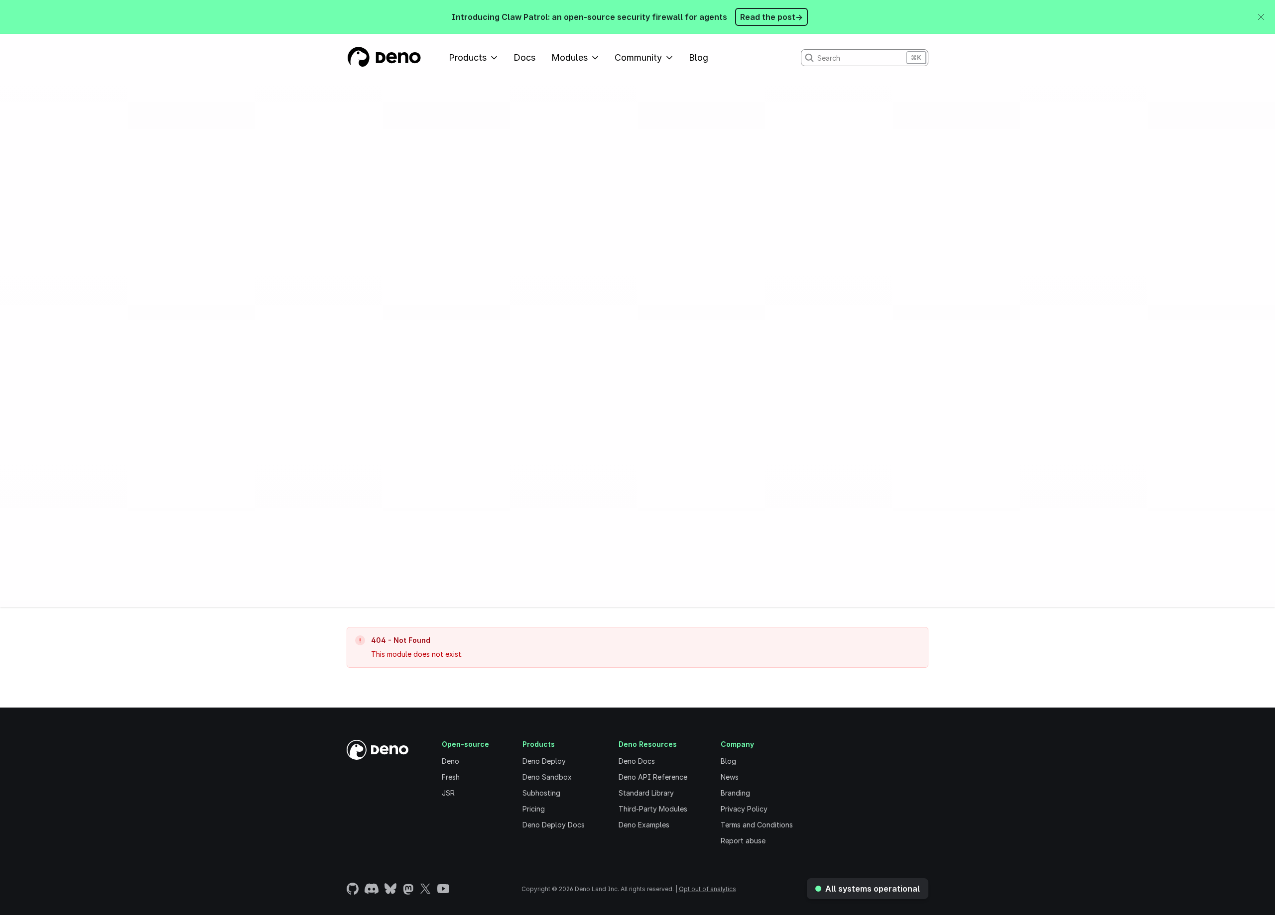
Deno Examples (644, 824)
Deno (450, 761)
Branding (735, 793)
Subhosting (541, 793)
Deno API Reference (653, 777)
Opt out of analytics (707, 889)
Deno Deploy (544, 761)
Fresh (451, 777)
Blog (698, 57)
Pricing (533, 809)
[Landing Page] (384, 58)
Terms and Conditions (757, 824)
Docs (524, 57)
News (730, 777)
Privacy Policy (744, 809)
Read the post (771, 17)
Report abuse (743, 840)
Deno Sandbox (547, 777)
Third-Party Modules (653, 809)
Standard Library (646, 793)
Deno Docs (637, 761)
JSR (448, 793)
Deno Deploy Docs (553, 824)
